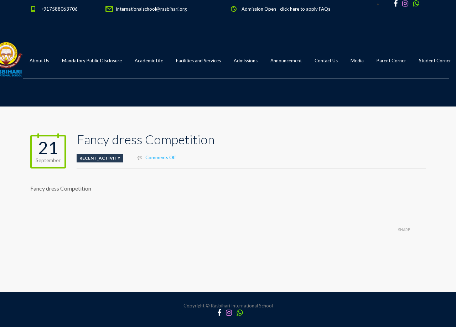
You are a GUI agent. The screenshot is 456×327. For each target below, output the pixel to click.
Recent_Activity (99, 158)
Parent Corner (391, 60)
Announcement (286, 60)
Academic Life (149, 60)
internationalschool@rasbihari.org (151, 9)
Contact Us (326, 60)
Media (357, 60)
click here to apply (299, 9)
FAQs (324, 9)
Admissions (246, 60)
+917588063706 (59, 9)
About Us (39, 60)
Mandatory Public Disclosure (92, 60)
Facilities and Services (198, 60)
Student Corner (435, 60)
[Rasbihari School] (39, 96)
